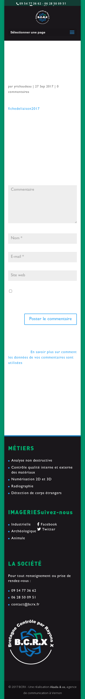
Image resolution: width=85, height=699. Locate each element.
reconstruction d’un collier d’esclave (39, 389)
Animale (18, 538)
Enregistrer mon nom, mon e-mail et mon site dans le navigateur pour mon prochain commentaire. (41, 297)
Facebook (48, 525)
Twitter (48, 530)
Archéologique (23, 531)
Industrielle (21, 525)
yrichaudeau (23, 86)
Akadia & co (57, 687)
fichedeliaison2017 (24, 109)
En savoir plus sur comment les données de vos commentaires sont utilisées (42, 358)
